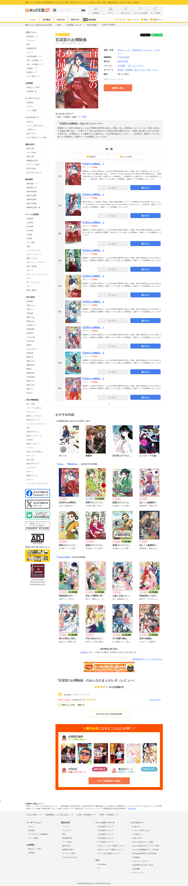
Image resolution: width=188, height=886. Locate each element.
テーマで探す (31, 153)
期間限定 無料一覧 (33, 207)
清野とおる (31, 361)
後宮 (59, 117)
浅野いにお (31, 305)
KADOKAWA (123, 61)
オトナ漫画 (31, 242)
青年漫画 (30, 227)
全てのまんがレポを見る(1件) (109, 714)
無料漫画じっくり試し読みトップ (59, 815)
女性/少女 (61, 20)
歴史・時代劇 (31, 266)
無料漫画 (92, 20)
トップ (32, 20)
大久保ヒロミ (31, 325)
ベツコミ (30, 448)
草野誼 (29, 345)
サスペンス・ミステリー (36, 262)
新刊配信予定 (31, 48)
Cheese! (30, 440)
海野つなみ (31, 317)
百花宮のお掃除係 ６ (93, 302)
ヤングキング (31, 468)
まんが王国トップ (34, 815)
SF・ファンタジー (33, 282)
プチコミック (31, 412)
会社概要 (136, 869)
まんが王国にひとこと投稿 (36, 137)
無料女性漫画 (31, 192)
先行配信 (46, 20)
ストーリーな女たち (34, 408)
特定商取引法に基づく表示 (143, 865)
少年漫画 (30, 230)
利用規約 (136, 857)
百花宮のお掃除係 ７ (93, 327)
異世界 (120, 70)
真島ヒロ (30, 389)
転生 (149, 70)
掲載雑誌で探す (32, 161)
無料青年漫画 (31, 199)
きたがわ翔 (31, 337)
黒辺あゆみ (142, 50)
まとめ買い (128, 157)
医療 (74, 117)
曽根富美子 (31, 365)
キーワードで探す (33, 164)
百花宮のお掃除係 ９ (93, 378)
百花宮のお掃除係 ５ (93, 276)
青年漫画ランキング (106, 838)
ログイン (30, 106)
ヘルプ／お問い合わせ (35, 126)
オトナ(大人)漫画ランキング (109, 853)
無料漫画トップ (32, 36)
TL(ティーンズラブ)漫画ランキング (112, 846)
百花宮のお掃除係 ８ (93, 353)
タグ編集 (83, 117)
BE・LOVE (31, 404)
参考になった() (68, 705)
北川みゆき (31, 341)
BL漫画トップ (32, 72)
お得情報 (31, 853)
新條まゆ (30, 357)
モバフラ (30, 480)
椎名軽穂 (30, 353)
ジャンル (121, 20)
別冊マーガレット (33, 444)
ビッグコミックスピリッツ (36, 424)
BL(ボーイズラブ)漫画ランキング (111, 850)
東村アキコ (31, 381)
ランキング (134, 20)
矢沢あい (30, 393)
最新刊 (93, 157)
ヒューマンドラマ (33, 250)
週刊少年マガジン (33, 432)
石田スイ (30, 309)
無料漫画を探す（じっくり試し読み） (147, 659)
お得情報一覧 (31, 91)
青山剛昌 (30, 301)
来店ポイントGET (33, 87)
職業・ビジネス (32, 258)
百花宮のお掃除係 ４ (93, 250)
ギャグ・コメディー (34, 254)
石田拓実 (30, 313)
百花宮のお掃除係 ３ (93, 222)
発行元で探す (31, 168)
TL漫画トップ (32, 68)
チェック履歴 (31, 110)
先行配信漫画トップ (34, 56)
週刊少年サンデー (33, 464)
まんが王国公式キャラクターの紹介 (146, 846)
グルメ (29, 286)
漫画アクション (32, 476)
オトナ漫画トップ (33, 76)
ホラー (29, 278)
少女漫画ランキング (106, 834)
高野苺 (29, 369)
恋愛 (28, 246)
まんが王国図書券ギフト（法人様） (146, 850)
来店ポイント (158, 20)
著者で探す (31, 157)
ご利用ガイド (31, 129)
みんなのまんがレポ (34, 172)
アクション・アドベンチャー (37, 274)
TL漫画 (29, 234)
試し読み (112, 188)
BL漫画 (29, 238)
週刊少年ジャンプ (33, 420)
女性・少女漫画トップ (35, 60)
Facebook (102, 864)
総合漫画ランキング (106, 827)
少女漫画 (30, 223)
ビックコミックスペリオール (37, 484)
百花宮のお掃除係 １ (93, 164)
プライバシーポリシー (141, 861)
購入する (145, 188)
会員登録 (30, 102)
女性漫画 (30, 219)
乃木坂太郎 (31, 377)
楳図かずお (31, 321)
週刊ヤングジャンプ (34, 436)
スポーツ (30, 270)
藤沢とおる (31, 385)
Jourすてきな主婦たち (35, 452)
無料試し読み (118, 88)
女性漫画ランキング (106, 830)
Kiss (28, 428)
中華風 (67, 117)
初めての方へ (31, 133)
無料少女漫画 (31, 195)
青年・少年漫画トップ (35, 64)
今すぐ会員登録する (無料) (109, 781)
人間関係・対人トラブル (135, 70)
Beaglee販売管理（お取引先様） (145, 853)
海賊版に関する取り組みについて (37, 547)
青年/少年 (75, 20)
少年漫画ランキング (106, 842)
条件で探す (31, 149)
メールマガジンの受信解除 (38, 834)
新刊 (146, 20)
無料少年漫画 (31, 203)
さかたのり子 (31, 349)
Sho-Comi (30, 460)
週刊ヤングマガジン (34, 416)
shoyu (124, 50)
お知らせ (30, 122)
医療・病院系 (31, 290)
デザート (30, 472)
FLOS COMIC (63, 557)
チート (155, 70)
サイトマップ (138, 873)
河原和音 (30, 333)
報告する (81, 705)
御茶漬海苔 (31, 329)
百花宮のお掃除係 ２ (93, 194)
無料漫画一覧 (31, 188)
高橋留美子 (31, 373)
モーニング (31, 456)
